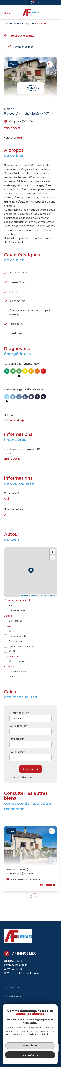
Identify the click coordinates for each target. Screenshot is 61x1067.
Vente (18, 23)
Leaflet (24, 595)
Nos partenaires (12, 996)
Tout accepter (30, 1054)
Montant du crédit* (19, 712)
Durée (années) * (18, 725)
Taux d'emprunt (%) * (20, 751)
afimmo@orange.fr (15, 965)
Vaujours (29, 23)
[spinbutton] (30, 757)
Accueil (7, 23)
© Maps (33, 595)
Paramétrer (30, 1045)
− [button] (52, 557)
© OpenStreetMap (48, 595)
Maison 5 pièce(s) (20, 871)
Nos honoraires (12, 987)
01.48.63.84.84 (13, 961)
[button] (34, 896)
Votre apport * (16, 738)
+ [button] (52, 552)
